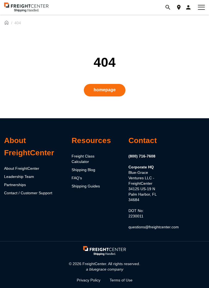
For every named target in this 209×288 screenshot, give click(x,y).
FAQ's (77, 178)
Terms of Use (121, 280)
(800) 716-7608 (141, 156)
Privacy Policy (88, 280)
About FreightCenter (21, 168)
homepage (105, 89)
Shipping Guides (86, 186)
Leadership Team (19, 176)
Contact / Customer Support (28, 193)
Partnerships (15, 185)
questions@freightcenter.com (153, 227)
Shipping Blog (83, 170)
